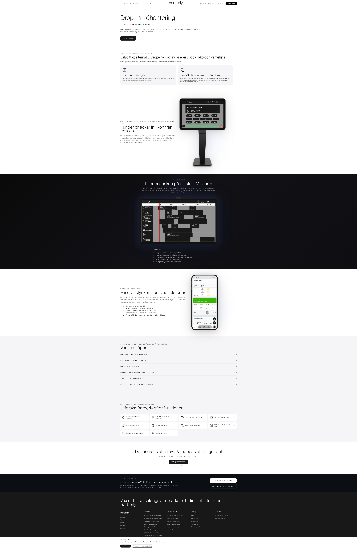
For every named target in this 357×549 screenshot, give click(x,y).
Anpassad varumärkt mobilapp (153, 515)
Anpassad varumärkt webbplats (153, 518)
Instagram (123, 517)
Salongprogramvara (173, 518)
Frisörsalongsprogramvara (175, 515)
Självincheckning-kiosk (150, 524)
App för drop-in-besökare (174, 530)
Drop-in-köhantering (150, 530)
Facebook (123, 526)
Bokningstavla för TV (150, 527)
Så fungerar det (134, 3)
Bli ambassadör (195, 527)
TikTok (122, 523)
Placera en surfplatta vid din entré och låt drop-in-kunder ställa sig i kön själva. (147, 122)
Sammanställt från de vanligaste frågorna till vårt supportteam (143, 344)
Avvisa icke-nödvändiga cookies (142, 546)
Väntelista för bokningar (151, 533)
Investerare (194, 518)
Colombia (211, 3)
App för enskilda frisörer (174, 527)
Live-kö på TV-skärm (178, 180)
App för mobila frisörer (173, 524)
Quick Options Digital (140, 485)
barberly (124, 512)
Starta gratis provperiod (178, 461)
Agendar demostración (224, 480)
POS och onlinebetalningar (152, 521)
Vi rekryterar (194, 521)
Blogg (149, 3)
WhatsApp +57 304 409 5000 (224, 486)
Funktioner (125, 3)
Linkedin (122, 529)
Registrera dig (231, 3)
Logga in (220, 3)
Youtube (122, 520)
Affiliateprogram (195, 524)
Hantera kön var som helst (130, 289)
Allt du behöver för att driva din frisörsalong (137, 404)
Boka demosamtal (128, 38)
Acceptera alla (126, 546)
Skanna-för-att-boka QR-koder (153, 536)
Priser (143, 3)
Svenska (202, 3)
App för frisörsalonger (173, 521)
